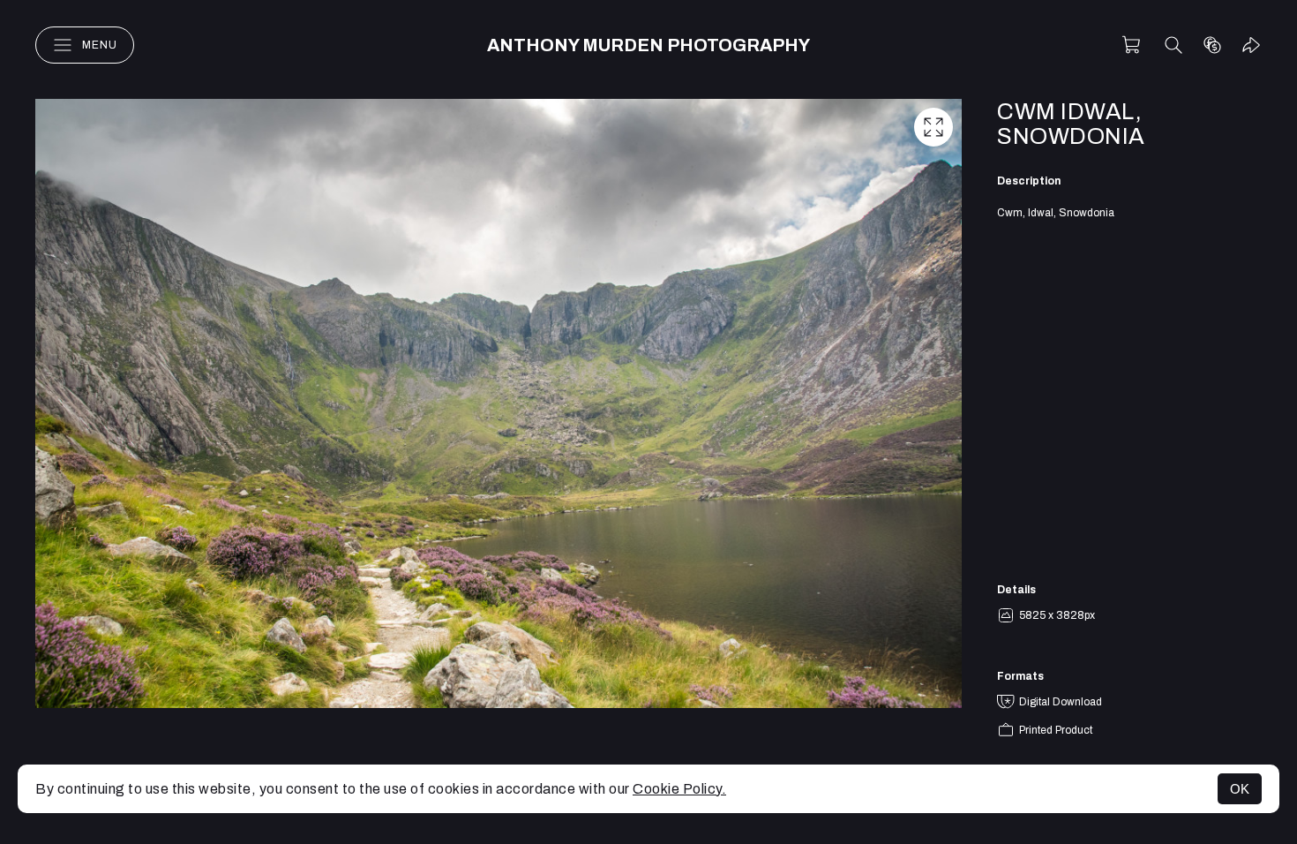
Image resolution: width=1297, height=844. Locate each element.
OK (1239, 788)
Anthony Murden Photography (648, 45)
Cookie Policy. (679, 788)
